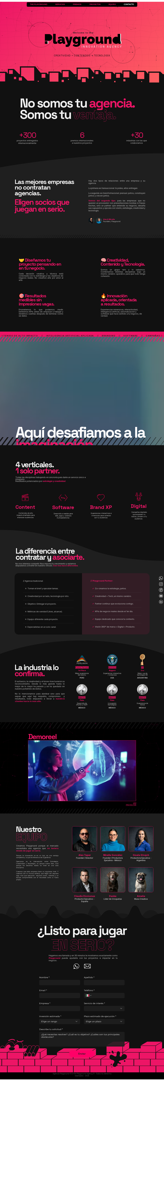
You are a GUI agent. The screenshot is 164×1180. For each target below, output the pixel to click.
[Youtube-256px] (161, 596)
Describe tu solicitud (51, 1029)
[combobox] (104, 1008)
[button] (25, 507)
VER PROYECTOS (131, 804)
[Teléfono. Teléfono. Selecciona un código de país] (89, 995)
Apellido (89, 977)
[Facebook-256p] (161, 590)
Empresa (44, 1003)
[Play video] (82, 770)
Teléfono (89, 990)
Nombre (44, 977)
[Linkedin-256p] (161, 602)
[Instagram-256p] (161, 584)
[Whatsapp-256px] (161, 578)
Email (43, 990)
